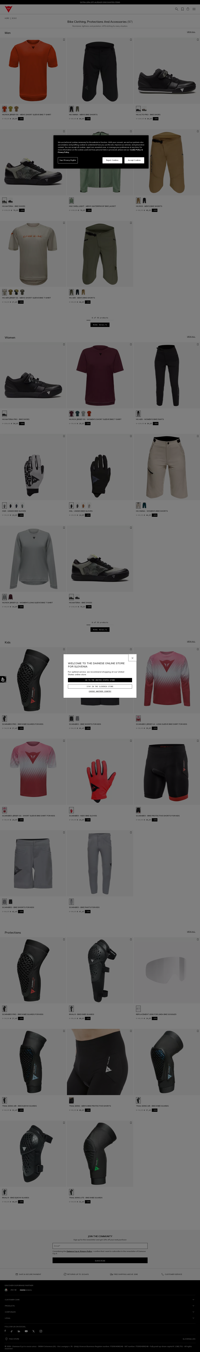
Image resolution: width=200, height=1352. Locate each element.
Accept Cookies (134, 160)
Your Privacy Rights (67, 160)
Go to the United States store (100, 680)
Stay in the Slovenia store (100, 686)
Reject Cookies (112, 160)
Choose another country (100, 691)
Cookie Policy (135, 150)
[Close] (132, 657)
